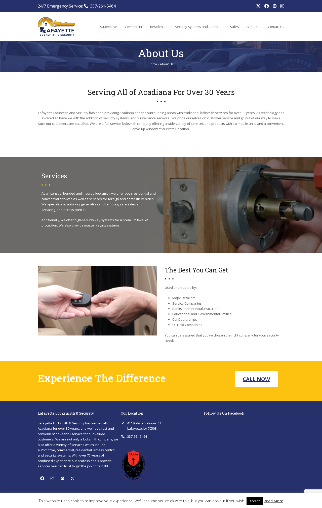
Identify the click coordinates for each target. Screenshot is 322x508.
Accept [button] (255, 501)
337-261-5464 (103, 6)
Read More (273, 500)
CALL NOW (256, 379)
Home (152, 64)
